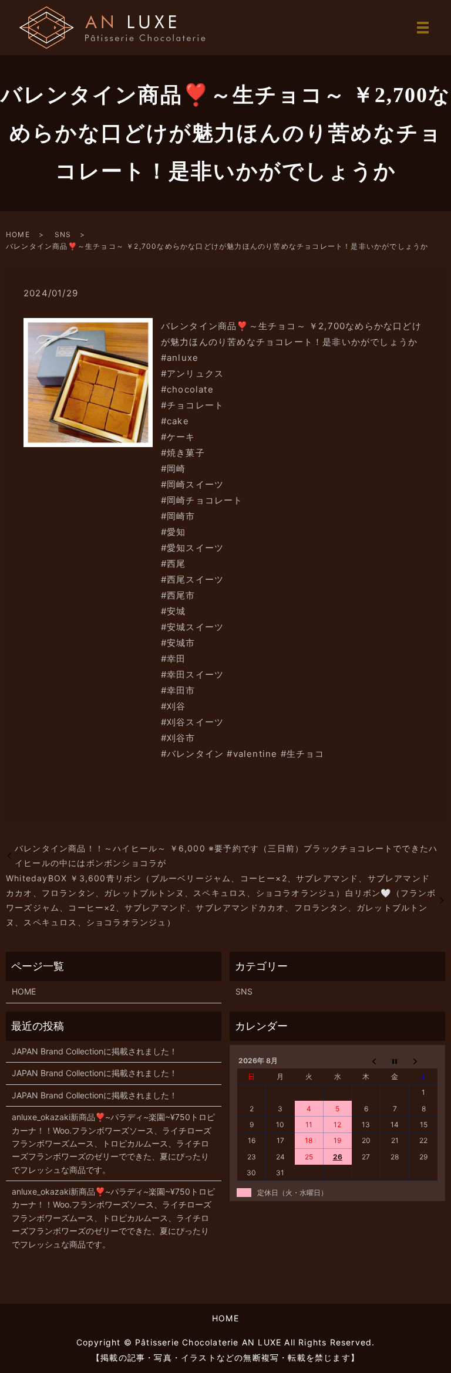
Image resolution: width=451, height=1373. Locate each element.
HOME (18, 234)
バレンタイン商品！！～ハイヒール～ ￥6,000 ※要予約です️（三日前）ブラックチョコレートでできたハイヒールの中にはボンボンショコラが (226, 855)
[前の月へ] (366, 1060)
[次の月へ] (423, 1060)
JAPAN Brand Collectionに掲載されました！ (94, 1051)
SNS (63, 234)
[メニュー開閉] (423, 27)
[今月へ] (395, 1060)
